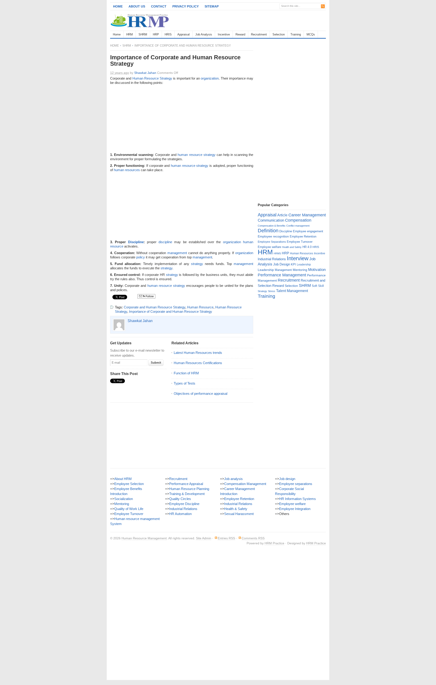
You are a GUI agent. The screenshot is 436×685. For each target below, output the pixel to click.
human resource (190, 155)
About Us (137, 6)
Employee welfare (269, 247)
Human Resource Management (144, 538)
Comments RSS (253, 538)
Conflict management (298, 225)
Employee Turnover (299, 241)
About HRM (123, 479)
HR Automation (180, 514)
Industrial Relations (272, 259)
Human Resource (145, 78)
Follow (149, 296)
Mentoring (300, 270)
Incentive (224, 34)
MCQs (311, 34)
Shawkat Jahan (145, 73)
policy (140, 257)
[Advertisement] (273, 20)
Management (283, 270)
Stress (271, 291)
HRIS (168, 34)
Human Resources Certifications (198, 363)
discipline (165, 242)
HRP (156, 34)
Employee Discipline (184, 504)
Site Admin (203, 538)
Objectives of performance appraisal (200, 393)
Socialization (123, 499)
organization (210, 78)
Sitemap (212, 6)
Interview (297, 258)
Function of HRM (186, 373)
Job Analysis (203, 34)
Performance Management (282, 275)
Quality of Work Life (128, 509)
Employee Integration (294, 509)
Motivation (317, 269)
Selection (278, 34)
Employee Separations (272, 241)
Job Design (281, 264)
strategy (209, 155)
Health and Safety (292, 247)
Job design (287, 479)
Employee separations (295, 484)
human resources (127, 170)
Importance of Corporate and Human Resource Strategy (170, 311)
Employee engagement (308, 231)
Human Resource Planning (189, 489)
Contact (158, 6)
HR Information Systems (297, 499)
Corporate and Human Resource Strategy (154, 307)
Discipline (136, 242)
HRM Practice (274, 543)
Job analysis (233, 479)
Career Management (307, 215)
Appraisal (183, 34)
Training (295, 34)
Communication (271, 220)
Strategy (166, 78)
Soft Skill (318, 286)
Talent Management (292, 291)
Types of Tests (184, 383)
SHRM (143, 34)
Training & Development (187, 494)
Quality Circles (180, 499)
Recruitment (259, 34)
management (177, 253)
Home (118, 6)
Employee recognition (273, 236)
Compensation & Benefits (271, 225)
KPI (293, 264)
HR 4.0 (307, 247)
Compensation (298, 220)
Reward (240, 34)
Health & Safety (235, 509)
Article (282, 215)
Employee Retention (303, 236)
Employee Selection (129, 484)
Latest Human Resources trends (198, 353)
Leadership (304, 264)
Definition (268, 230)
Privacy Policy (185, 6)
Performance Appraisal (186, 484)
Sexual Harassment (239, 514)
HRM (129, 34)
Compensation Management (245, 484)
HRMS (277, 253)
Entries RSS (226, 538)
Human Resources (301, 253)
